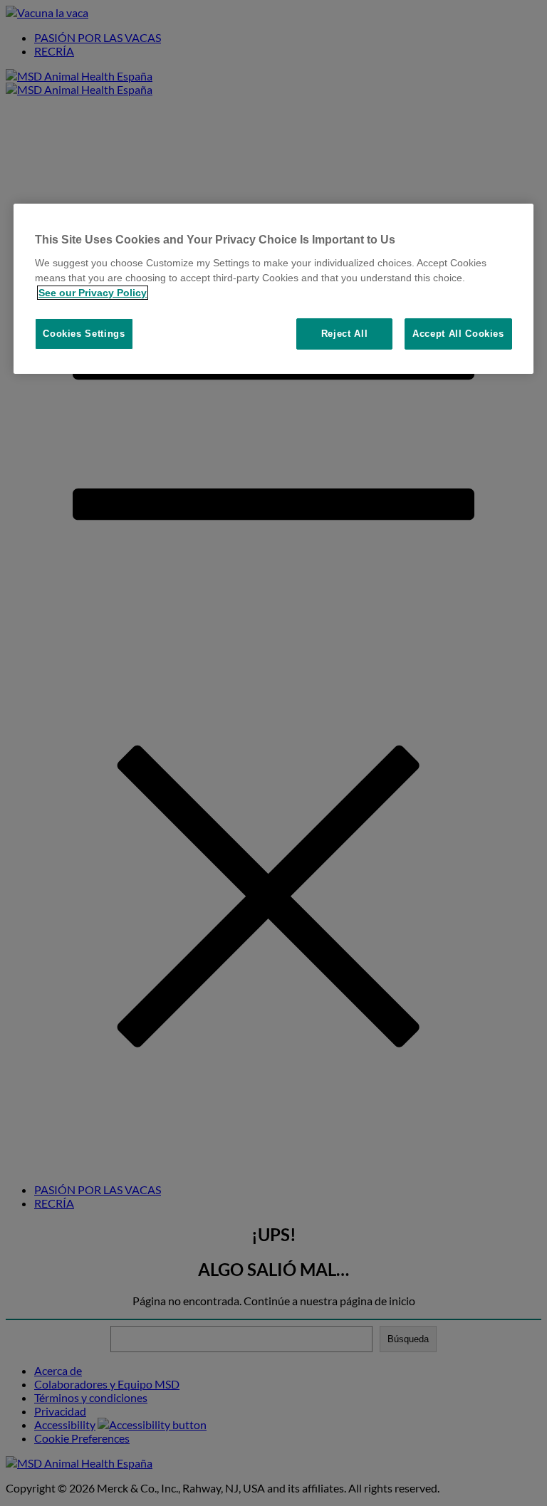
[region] (273, 289)
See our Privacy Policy (92, 292)
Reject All (344, 333)
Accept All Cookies (458, 333)
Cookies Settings (84, 333)
